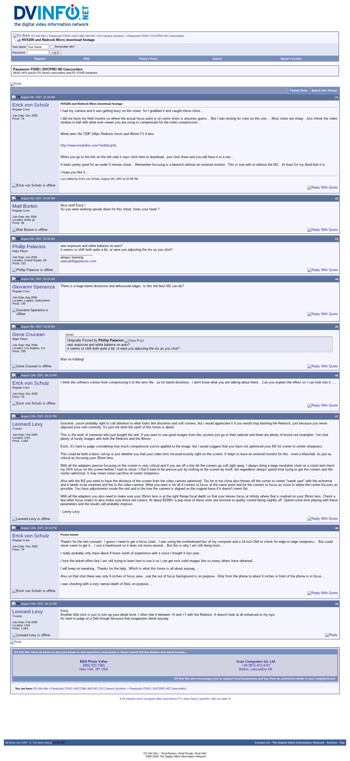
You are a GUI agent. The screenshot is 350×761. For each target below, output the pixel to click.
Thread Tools (298, 90)
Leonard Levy (27, 424)
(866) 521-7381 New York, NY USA (93, 665)
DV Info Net (38, 35)
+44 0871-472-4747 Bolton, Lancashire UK (256, 665)
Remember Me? (65, 46)
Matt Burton (25, 206)
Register (40, 58)
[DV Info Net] (51, 26)
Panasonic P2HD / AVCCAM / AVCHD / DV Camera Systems (86, 35)
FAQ (86, 58)
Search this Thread (324, 90)
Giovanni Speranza (33, 286)
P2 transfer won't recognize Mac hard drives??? (152, 698)
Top (342, 742)
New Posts (191, 698)
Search (217, 58)
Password (18, 52)
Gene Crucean (28, 334)
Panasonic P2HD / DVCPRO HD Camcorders (155, 35)
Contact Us (262, 742)
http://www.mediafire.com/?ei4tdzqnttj (88, 145)
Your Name (19, 46)
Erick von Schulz (30, 105)
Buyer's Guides (291, 58)
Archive (332, 742)
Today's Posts (148, 58)
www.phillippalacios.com (78, 261)
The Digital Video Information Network (298, 742)
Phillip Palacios (29, 246)
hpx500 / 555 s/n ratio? (214, 698)
